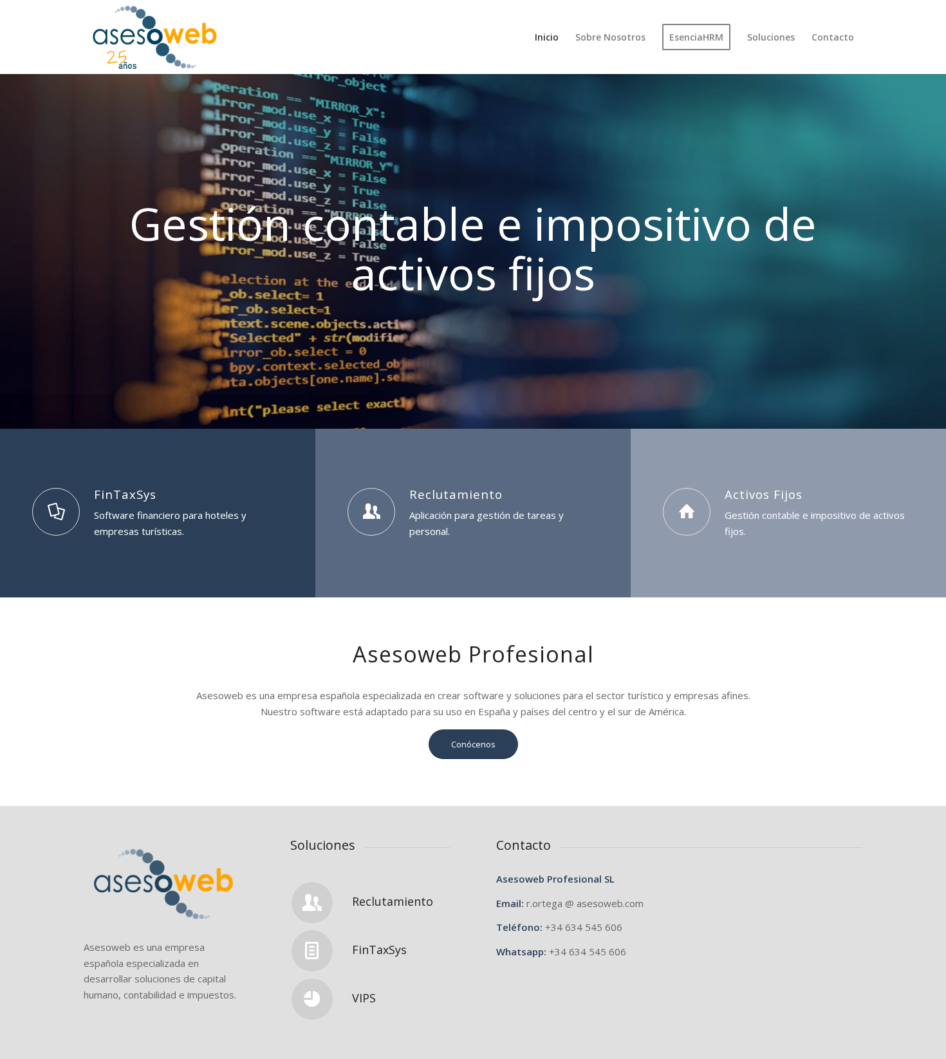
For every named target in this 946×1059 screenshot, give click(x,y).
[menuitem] (546, 37)
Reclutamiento (456, 494)
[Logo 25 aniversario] (155, 37)
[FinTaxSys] (56, 512)
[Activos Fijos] (686, 512)
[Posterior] (934, 239)
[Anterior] (11, 239)
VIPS (364, 998)
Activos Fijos (763, 494)
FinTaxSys (125, 494)
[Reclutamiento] (371, 512)
